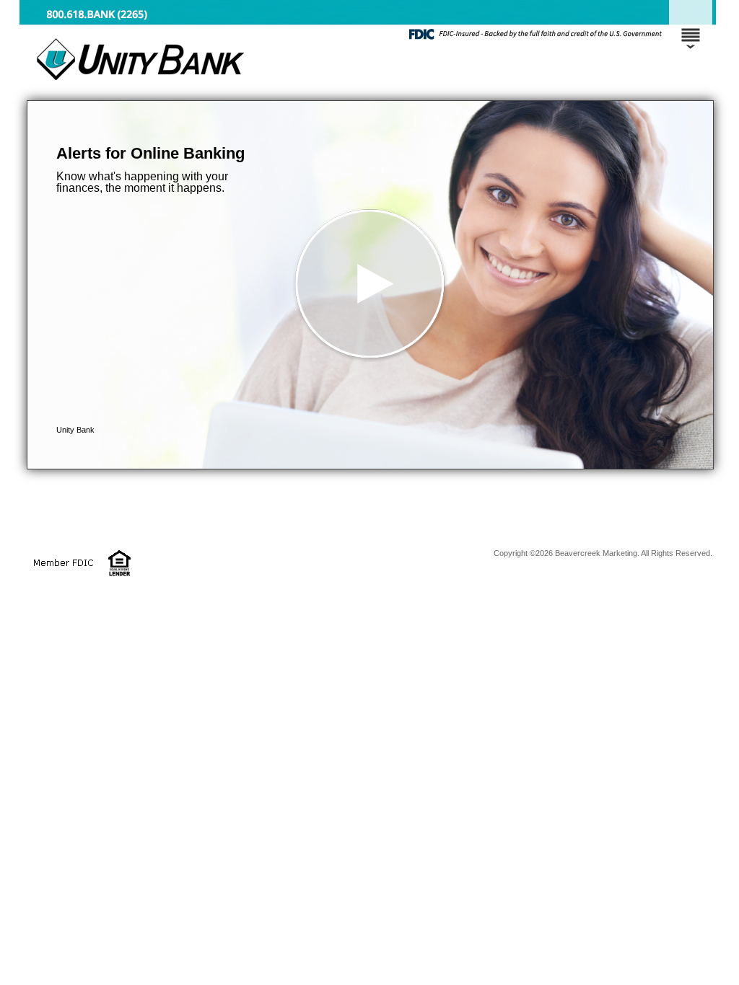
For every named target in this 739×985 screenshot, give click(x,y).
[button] (370, 285)
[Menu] (690, 29)
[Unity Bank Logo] (367, 86)
